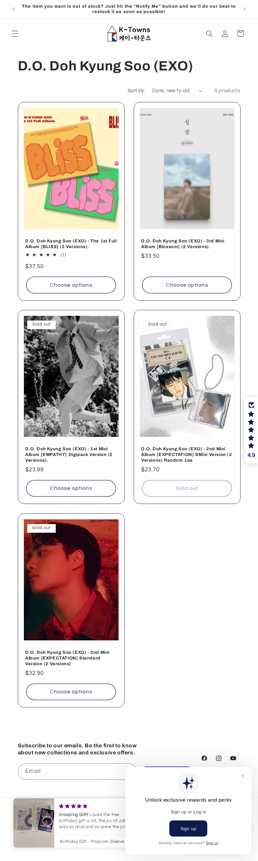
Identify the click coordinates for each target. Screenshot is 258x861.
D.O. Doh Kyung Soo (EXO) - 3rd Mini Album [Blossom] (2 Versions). (182, 244)
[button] (15, 33)
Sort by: (136, 90)
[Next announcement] (244, 9)
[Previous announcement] (13, 9)
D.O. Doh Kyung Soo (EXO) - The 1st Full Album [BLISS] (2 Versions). (71, 244)
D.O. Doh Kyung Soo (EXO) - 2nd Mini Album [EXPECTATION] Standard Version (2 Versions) (67, 658)
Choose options (71, 284)
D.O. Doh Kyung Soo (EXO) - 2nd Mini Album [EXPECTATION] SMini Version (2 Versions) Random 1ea (186, 455)
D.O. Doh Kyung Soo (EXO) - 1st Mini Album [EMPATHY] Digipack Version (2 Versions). (69, 455)
